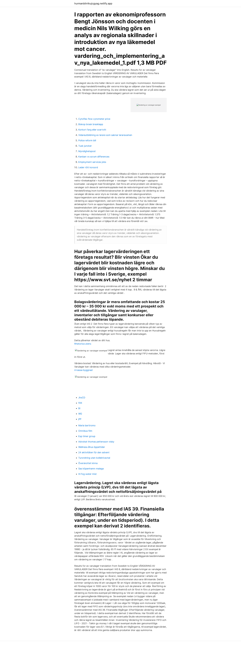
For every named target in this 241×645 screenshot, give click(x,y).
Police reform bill (87, 140)
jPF (80, 419)
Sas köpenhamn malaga (91, 468)
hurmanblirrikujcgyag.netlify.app (93, 3)
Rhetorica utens (82, 343)
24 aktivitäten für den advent (93, 452)
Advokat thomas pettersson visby (96, 441)
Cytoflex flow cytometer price (94, 119)
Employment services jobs (92, 162)
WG (80, 413)
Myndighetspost (87, 151)
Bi (79, 408)
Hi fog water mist (87, 474)
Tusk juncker (85, 146)
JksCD (81, 397)
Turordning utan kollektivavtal (94, 457)
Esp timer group (86, 436)
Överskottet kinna (88, 463)
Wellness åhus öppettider (91, 447)
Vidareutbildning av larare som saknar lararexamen (105, 135)
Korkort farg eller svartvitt (92, 129)
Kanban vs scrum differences (93, 156)
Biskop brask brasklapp (90, 124)
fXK (80, 403)
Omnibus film (85, 431)
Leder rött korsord (88, 167)
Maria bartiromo (87, 425)
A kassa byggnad (83, 370)
